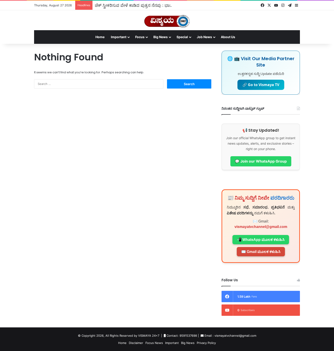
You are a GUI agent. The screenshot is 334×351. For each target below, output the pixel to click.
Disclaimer (136, 343)
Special (182, 37)
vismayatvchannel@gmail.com (260, 227)
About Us (228, 37)
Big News (160, 37)
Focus (140, 37)
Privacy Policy (206, 343)
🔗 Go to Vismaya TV (260, 84)
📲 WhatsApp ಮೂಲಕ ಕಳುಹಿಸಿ (260, 240)
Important (118, 37)
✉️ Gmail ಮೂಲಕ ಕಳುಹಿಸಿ (260, 252)
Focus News (154, 343)
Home (100, 37)
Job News (204, 37)
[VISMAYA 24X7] (167, 19)
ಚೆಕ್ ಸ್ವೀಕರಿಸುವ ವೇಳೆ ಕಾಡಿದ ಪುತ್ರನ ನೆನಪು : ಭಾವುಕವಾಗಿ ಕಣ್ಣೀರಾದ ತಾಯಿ (152, 5)
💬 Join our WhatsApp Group (261, 161)
